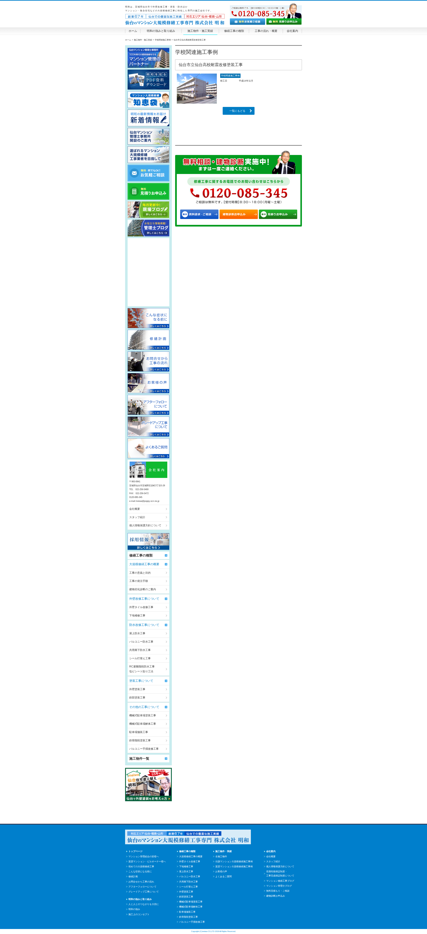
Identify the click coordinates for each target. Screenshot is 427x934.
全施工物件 (221, 856)
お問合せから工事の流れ (141, 881)
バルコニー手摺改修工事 (144, 748)
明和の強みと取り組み (161, 31)
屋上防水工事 (137, 633)
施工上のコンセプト (138, 914)
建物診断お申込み (275, 895)
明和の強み (134, 909)
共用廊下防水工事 (140, 650)
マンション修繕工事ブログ (280, 880)
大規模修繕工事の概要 (144, 564)
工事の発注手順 (138, 581)
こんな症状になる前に (140, 871)
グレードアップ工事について (143, 891)
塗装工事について (141, 680)
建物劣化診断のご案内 (142, 589)
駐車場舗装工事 (138, 732)
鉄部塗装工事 (137, 697)
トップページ (135, 851)
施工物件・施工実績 (200, 31)
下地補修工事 (137, 615)
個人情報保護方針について (145, 525)
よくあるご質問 (223, 876)
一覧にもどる (237, 110)
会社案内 (292, 31)
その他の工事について (144, 707)
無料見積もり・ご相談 (278, 890)
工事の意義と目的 (140, 572)
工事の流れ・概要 (266, 31)
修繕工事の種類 (234, 31)
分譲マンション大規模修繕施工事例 (234, 861)
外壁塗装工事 (137, 689)
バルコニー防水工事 (141, 641)
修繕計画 (133, 876)
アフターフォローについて (142, 886)
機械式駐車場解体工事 (142, 723)
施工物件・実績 (223, 851)
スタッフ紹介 (137, 517)
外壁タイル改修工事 (141, 607)
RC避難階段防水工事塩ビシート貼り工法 (142, 669)
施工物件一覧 (139, 758)
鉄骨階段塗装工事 (140, 740)
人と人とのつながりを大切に (143, 904)
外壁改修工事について (144, 598)
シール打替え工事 (140, 658)
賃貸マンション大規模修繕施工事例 (234, 866)
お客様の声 (221, 871)
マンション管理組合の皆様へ (143, 856)
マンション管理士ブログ (279, 885)
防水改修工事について (144, 625)
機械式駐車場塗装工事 (142, 715)
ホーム (133, 31)
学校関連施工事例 (230, 75)
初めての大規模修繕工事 (141, 866)
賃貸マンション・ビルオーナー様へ (147, 861)
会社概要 (134, 508)
